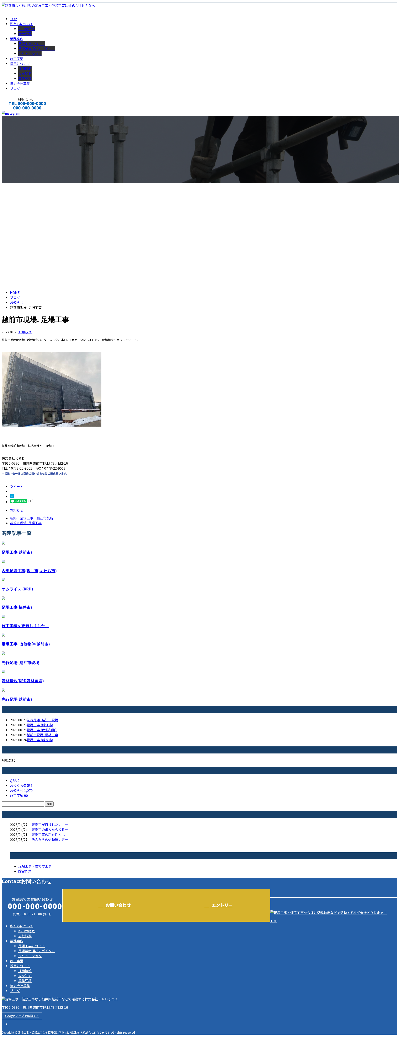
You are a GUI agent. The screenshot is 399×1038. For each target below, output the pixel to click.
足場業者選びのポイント (36, 48)
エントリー (222, 905)
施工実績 (16, 58)
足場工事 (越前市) (40, 739)
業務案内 (16, 38)
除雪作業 (25, 871)
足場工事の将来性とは (48, 834)
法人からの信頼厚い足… (50, 839)
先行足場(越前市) (17, 699)
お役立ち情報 (21, 785)
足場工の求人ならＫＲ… (50, 829)
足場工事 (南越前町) (42, 729)
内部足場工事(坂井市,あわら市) (29, 570)
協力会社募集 (20, 83)
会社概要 (25, 33)
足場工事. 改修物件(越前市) (26, 644)
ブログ (15, 88)
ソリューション (30, 53)
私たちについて (21, 23)
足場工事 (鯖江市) (40, 724)
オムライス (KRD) (17, 588)
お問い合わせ (118, 905)
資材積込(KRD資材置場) (23, 680)
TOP (13, 18)
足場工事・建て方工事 (35, 866)
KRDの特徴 (26, 28)
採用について (20, 63)
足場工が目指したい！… (50, 824)
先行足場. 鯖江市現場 (20, 662)
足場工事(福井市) (17, 607)
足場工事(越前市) (17, 552)
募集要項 (25, 78)
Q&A (14, 780)
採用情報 (25, 68)
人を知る (25, 73)
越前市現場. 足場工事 (42, 734)
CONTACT (16, 113)
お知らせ (25, 331)
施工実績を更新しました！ (25, 625)
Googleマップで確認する (22, 1016)
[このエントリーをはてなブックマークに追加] (12, 496)
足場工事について (31, 43)
